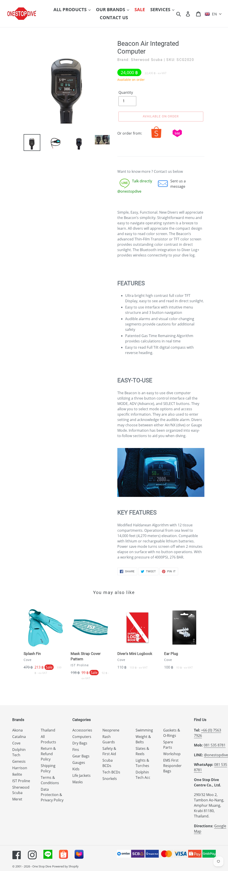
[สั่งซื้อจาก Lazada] (177, 137)
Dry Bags (79, 743)
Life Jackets (81, 775)
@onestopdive (216, 754)
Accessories (82, 730)
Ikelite (17, 774)
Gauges (78, 762)
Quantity (125, 92)
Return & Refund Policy (48, 754)
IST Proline (21, 780)
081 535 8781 (215, 745)
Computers (81, 736)
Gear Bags (81, 756)
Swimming (144, 730)
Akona (17, 730)
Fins (75, 749)
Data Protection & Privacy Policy (52, 794)
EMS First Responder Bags (172, 765)
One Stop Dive (41, 866)
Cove (16, 743)
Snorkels (109, 778)
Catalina (19, 736)
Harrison (19, 767)
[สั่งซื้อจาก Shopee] (156, 137)
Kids (75, 769)
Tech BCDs (111, 772)
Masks (77, 781)
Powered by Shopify (65, 866)
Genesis (19, 761)
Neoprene (110, 730)
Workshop (172, 753)
